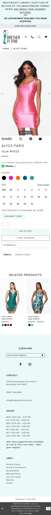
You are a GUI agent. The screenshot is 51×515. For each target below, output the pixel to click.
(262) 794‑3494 (14, 392)
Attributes (9, 245)
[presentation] (12, 296)
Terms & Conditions (16, 467)
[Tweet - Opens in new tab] (20, 139)
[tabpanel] (25, 93)
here (30, 513)
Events (9, 483)
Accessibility (12, 470)
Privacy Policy (13, 464)
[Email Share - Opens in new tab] (40, 138)
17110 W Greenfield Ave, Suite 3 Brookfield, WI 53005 (21, 383)
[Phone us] (32, 37)
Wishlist (10, 480)
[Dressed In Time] (11, 37)
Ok (48, 508)
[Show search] (39, 37)
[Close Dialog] (2, 508)
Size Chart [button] (43, 184)
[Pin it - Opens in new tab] (30, 139)
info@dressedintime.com (19, 400)
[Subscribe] (42, 355)
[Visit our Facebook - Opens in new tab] (21, 364)
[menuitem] (26, 37)
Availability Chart (13, 216)
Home (6, 48)
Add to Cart (25, 231)
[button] (26, 37)
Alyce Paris (20, 48)
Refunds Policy (13, 473)
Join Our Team (13, 477)
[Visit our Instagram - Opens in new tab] (29, 364)
